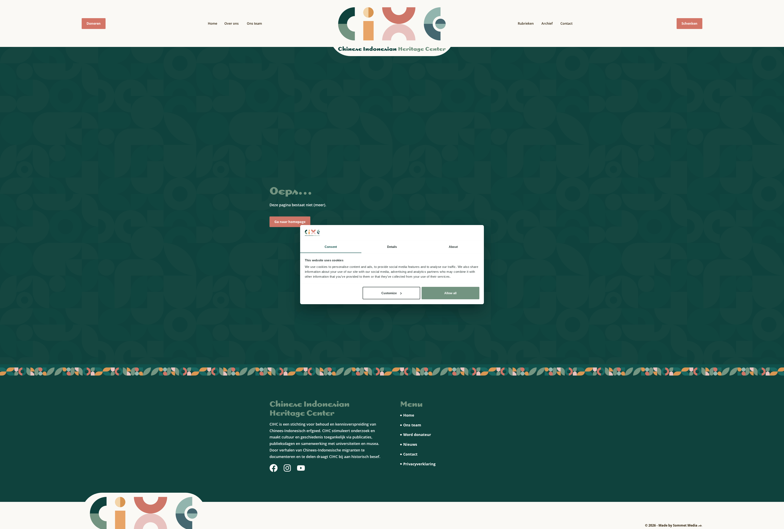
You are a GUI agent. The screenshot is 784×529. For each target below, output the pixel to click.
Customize (389, 293)
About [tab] (453, 246)
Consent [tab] (331, 246)
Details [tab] (392, 246)
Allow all (450, 293)
